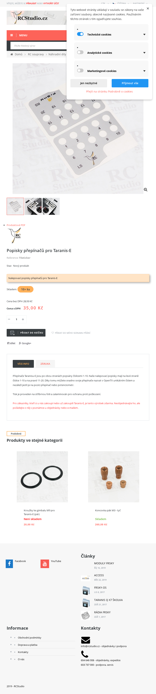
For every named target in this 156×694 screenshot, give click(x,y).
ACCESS (99, 575)
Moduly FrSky (104, 563)
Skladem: (12, 289)
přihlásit (31, 3)
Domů (18, 54)
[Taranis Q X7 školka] (85, 603)
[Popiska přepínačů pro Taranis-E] (15, 206)
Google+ (26, 343)
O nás (21, 659)
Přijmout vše (130, 83)
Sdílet (12, 343)
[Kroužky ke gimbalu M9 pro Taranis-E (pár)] (42, 476)
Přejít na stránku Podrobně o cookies (109, 91)
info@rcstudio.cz (90, 646)
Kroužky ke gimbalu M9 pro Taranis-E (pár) (39, 512)
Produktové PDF (16, 225)
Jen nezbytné (88, 83)
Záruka (45, 363)
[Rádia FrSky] (85, 615)
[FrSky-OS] (85, 590)
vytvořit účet (51, 3)
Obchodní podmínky (29, 637)
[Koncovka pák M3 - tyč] (113, 476)
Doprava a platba (27, 645)
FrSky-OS (100, 587)
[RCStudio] (15, 235)
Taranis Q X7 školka (108, 600)
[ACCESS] (85, 578)
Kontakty (23, 652)
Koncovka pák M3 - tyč (108, 510)
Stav (9, 265)
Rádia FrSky (102, 612)
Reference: (12, 257)
